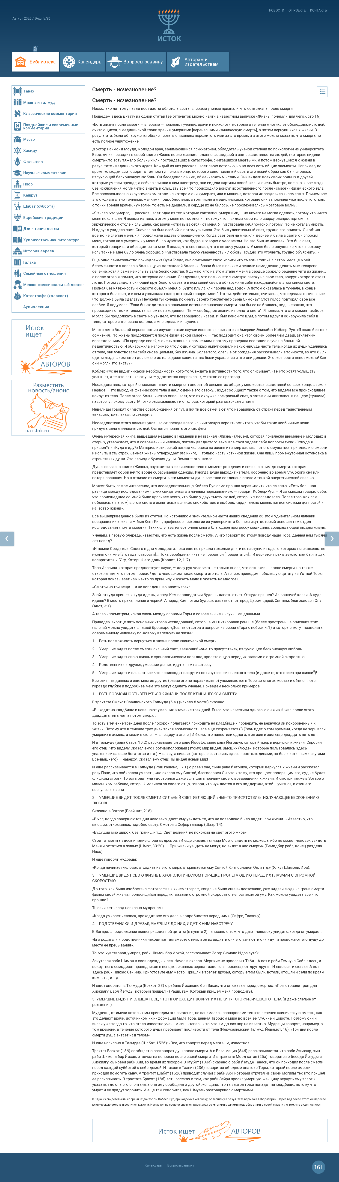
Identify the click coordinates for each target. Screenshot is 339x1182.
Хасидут (31, 150)
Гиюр (28, 184)
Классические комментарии (50, 113)
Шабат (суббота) (39, 206)
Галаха (29, 262)
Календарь (89, 62)
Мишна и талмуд (39, 102)
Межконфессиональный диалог (53, 284)
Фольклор (33, 161)
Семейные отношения (44, 273)
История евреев (38, 251)
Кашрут (30, 195)
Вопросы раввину (143, 62)
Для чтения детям (41, 228)
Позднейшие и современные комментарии (50, 126)
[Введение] (7, 539)
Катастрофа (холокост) (45, 295)
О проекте (297, 10)
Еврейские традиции (43, 217)
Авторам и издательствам (201, 62)
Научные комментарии (44, 172)
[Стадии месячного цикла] (332, 539)
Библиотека (43, 62)
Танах (28, 91)
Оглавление (322, 92)
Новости (276, 10)
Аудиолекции (36, 306)
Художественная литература (51, 240)
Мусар (29, 139)
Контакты (318, 10)
